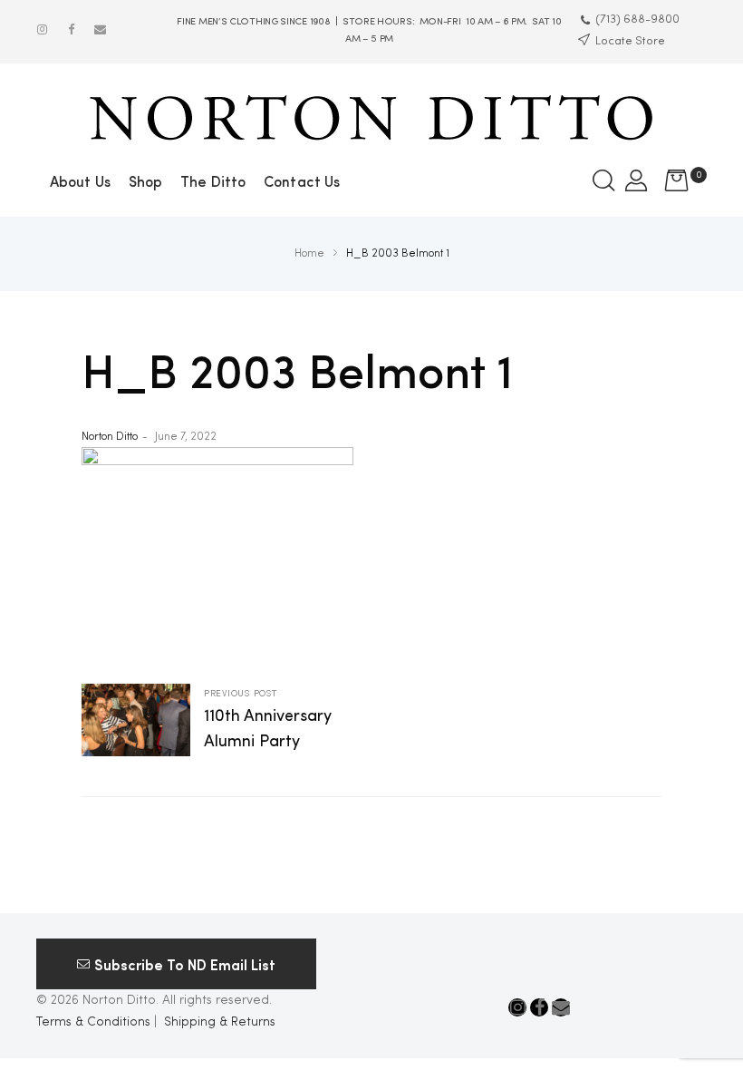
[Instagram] (42, 29)
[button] (176, 964)
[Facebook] (71, 29)
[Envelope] (100, 29)
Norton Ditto (110, 437)
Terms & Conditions (93, 1022)
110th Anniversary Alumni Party (227, 722)
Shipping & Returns (219, 1022)
